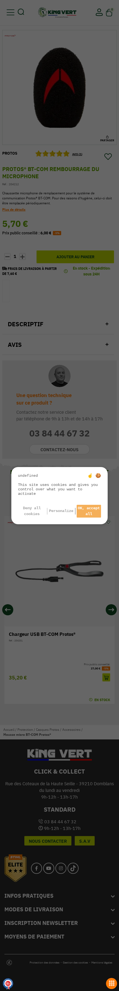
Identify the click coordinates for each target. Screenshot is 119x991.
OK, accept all (89, 511)
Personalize (61, 511)
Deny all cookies (32, 511)
